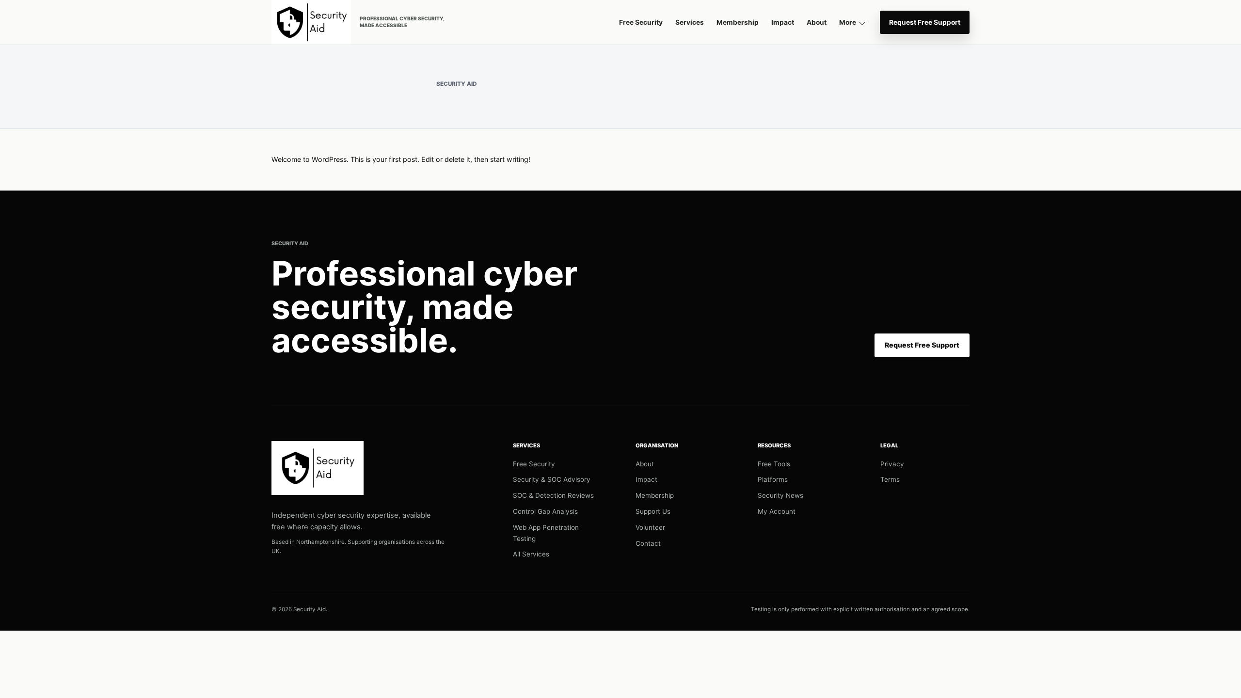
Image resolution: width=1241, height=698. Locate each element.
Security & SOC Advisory (551, 479)
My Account (777, 511)
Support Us (653, 511)
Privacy (892, 464)
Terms (890, 479)
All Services (531, 554)
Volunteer (650, 527)
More (847, 22)
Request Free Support (924, 22)
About (817, 22)
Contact (648, 543)
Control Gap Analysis (545, 511)
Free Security (641, 22)
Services (689, 22)
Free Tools (774, 464)
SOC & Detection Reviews (553, 495)
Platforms (773, 479)
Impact (782, 22)
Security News (780, 495)
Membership (737, 22)
